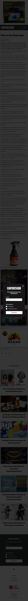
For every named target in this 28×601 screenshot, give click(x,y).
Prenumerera (14, 312)
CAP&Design (11, 306)
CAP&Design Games (12, 308)
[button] (23, 286)
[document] (14, 300)
